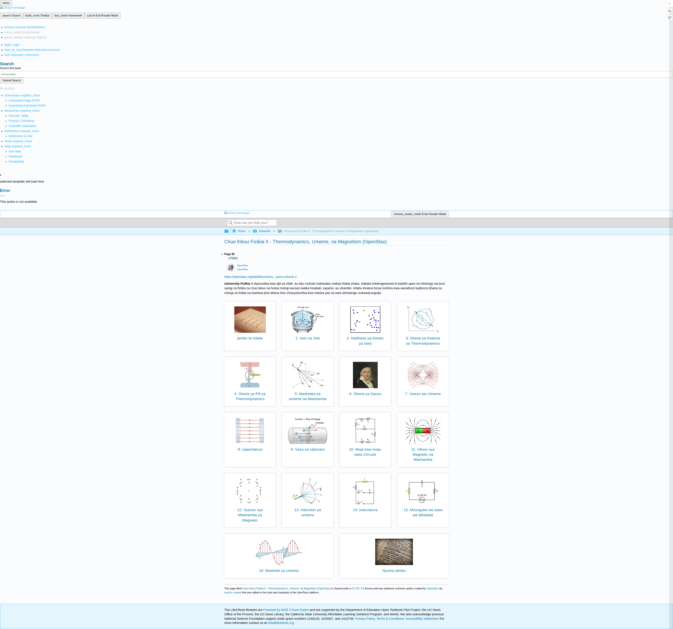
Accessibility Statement (421, 618)
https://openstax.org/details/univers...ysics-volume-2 (260, 277)
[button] (15, 156)
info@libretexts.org (280, 623)
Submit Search (11, 80)
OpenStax (242, 265)
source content (232, 592)
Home (241, 231)
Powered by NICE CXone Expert (286, 610)
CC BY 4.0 (358, 588)
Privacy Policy (365, 618)
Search (230, 223)
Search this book (10, 68)
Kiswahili (264, 231)
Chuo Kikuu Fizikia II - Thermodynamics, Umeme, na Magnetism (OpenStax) (286, 588)
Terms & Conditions (390, 618)
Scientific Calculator (22, 126)
